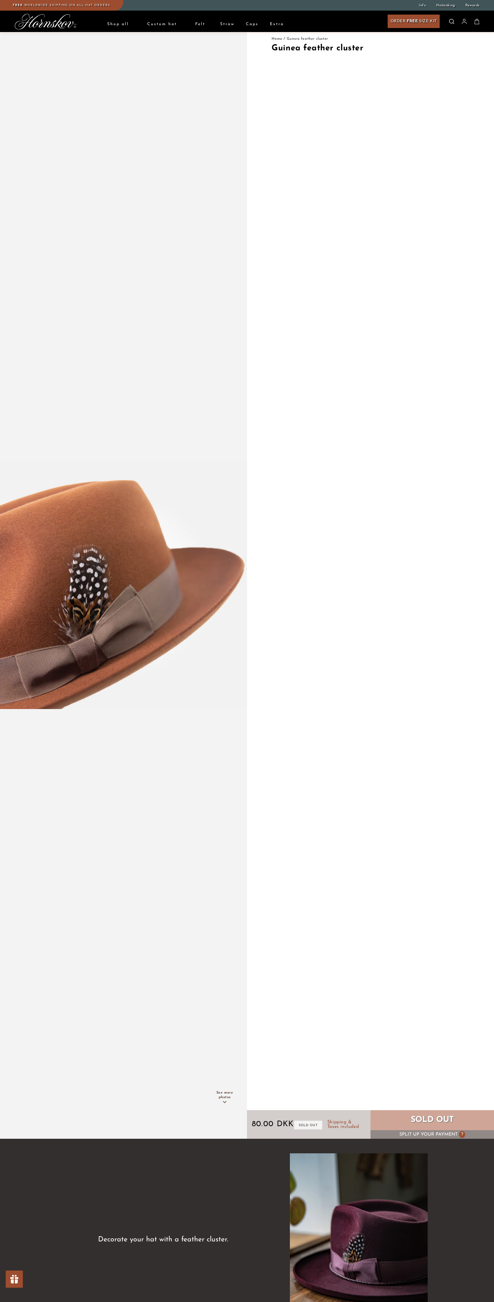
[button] (451, 21)
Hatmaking (445, 5)
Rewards (472, 5)
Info (422, 5)
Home (277, 39)
